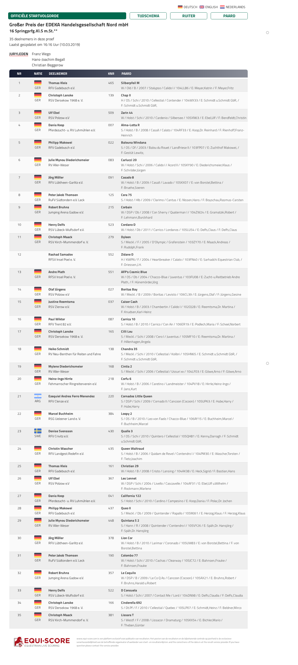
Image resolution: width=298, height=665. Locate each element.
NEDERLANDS (235, 7)
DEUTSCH (190, 7)
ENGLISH (211, 7)
